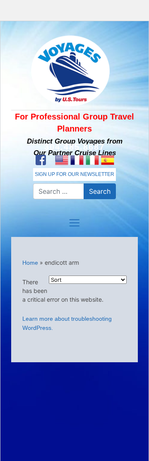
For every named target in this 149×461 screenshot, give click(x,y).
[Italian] (92, 160)
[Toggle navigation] (74, 223)
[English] (61, 160)
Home (30, 262)
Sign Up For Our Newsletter (74, 174)
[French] (76, 160)
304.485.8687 (74, 146)
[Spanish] (107, 160)
